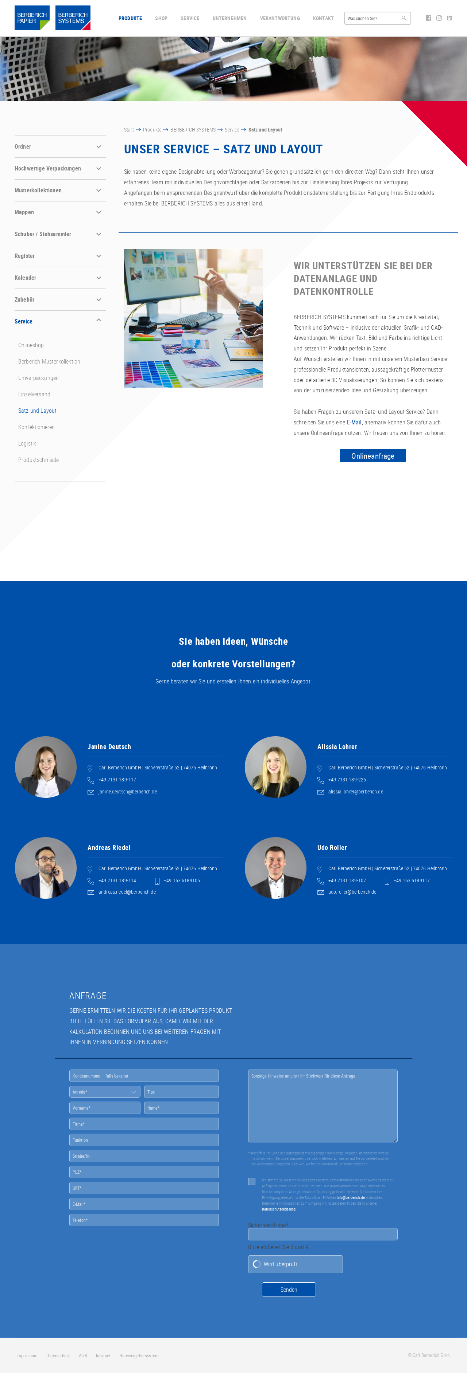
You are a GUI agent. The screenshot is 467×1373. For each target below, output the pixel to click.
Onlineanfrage (372, 456)
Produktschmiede (38, 460)
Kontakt (323, 18)
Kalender (25, 278)
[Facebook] (429, 19)
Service (23, 321)
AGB (83, 1355)
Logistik (27, 443)
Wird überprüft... (283, 1264)
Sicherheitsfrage (268, 1225)
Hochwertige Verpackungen (48, 168)
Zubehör (24, 299)
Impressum (27, 1355)
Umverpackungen (38, 378)
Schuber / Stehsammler (43, 234)
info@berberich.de (351, 1197)
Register (25, 256)
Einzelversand (34, 394)
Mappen (24, 212)
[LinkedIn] (449, 19)
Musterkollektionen (38, 190)
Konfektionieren (36, 427)
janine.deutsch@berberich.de (128, 791)
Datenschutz (58, 1355)
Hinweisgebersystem (139, 1355)
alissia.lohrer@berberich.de (355, 791)
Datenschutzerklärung (279, 1209)
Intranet (103, 1355)
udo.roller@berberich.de (352, 891)
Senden (289, 1290)
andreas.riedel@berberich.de (127, 891)
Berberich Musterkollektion (49, 361)
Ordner (23, 146)
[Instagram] (439, 19)
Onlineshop (31, 345)
